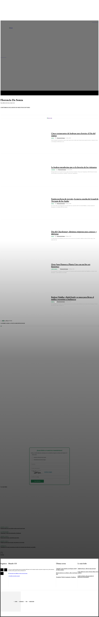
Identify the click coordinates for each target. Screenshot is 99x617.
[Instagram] (5, 569)
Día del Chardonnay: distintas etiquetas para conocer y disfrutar (74, 232)
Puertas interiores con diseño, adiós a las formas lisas (66, 573)
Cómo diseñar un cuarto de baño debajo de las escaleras (88, 572)
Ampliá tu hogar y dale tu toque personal (87, 568)
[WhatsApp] (2, 573)
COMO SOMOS (54, 269)
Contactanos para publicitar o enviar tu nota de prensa (18, 573)
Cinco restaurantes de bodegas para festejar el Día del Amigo (73, 134)
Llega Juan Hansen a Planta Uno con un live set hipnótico (70, 265)
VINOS (52, 138)
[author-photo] (56, 138)
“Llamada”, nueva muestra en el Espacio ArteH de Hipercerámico (66, 569)
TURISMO (53, 169)
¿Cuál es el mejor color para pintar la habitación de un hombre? (86, 576)
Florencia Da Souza (61, 138)
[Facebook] (2, 569)
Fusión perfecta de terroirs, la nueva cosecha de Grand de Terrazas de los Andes (74, 200)
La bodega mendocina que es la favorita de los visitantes (74, 167)
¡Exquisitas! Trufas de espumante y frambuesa (66, 577)
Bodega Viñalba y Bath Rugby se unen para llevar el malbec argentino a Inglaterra (72, 298)
